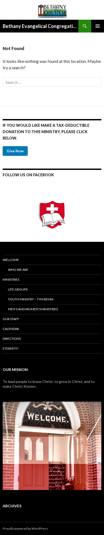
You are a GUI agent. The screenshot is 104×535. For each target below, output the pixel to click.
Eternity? (10, 348)
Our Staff (11, 319)
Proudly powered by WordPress (25, 528)
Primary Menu (97, 26)
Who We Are (18, 270)
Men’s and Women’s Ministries (33, 309)
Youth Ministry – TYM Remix (31, 299)
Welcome (11, 260)
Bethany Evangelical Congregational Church (40, 26)
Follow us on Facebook (28, 175)
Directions (12, 339)
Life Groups (17, 289)
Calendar (11, 329)
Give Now (15, 151)
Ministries (11, 279)
